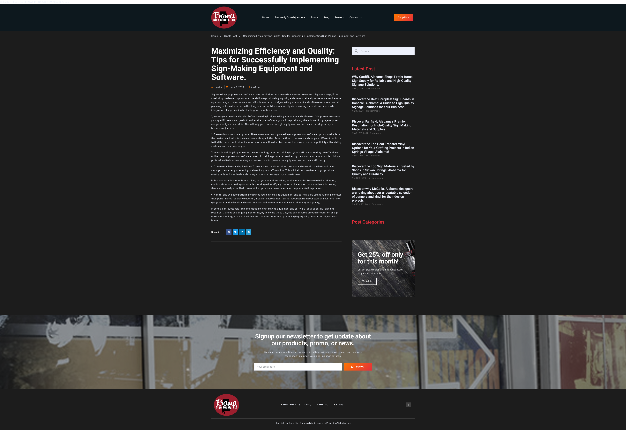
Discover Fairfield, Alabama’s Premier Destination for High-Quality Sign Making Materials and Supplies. (381, 125)
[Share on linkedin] (242, 232)
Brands (315, 17)
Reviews (339, 17)
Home (265, 17)
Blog (326, 17)
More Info (367, 281)
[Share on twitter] (235, 232)
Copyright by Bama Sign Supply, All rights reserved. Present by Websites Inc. (313, 423)
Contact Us (356, 17)
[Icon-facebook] (408, 404)
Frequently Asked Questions (290, 17)
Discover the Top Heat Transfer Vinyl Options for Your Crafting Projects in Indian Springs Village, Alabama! (383, 148)
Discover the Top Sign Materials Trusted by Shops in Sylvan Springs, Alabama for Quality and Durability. (383, 170)
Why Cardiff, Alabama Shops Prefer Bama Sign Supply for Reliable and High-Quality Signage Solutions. (382, 80)
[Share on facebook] (228, 232)
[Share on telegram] (248, 232)
